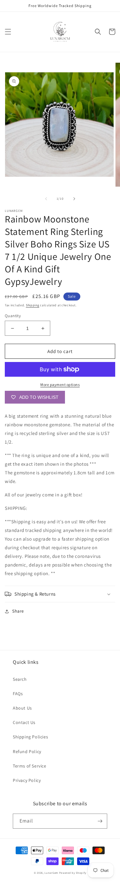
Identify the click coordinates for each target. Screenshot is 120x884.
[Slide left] (46, 199)
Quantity (13, 315)
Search (20, 679)
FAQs (18, 693)
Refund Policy (27, 751)
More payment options (60, 384)
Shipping (32, 305)
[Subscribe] (100, 821)
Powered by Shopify (72, 872)
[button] (8, 32)
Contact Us (24, 722)
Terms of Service (29, 766)
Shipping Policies (30, 737)
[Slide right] (74, 199)
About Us (22, 708)
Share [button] (18, 611)
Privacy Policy (27, 780)
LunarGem (51, 872)
